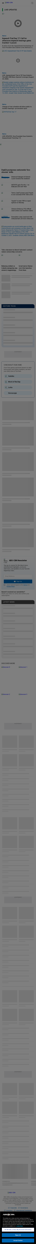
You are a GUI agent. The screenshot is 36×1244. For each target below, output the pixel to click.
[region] (18, 1227)
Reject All (18, 1235)
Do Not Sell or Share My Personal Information (18, 1229)
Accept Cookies (18, 1240)
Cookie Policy (19, 1226)
